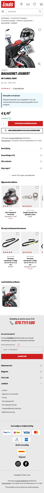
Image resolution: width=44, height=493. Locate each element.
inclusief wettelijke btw (16, 138)
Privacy (4, 398)
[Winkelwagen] (41, 4)
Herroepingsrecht (8, 401)
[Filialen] (21, 4)
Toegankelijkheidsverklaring (11, 408)
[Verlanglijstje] (34, 4)
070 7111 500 (25, 323)
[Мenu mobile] (3, 11)
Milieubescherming (8, 412)
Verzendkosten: (5, 140)
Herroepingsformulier (9, 405)
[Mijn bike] (28, 4)
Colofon (4, 390)
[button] (40, 11)
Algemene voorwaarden (10, 394)
